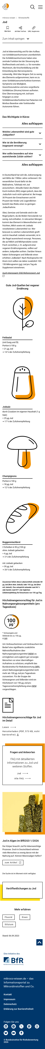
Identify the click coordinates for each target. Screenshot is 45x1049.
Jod (19, 773)
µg (20, 264)
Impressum (9, 999)
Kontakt (8, 994)
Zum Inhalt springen (16, 40)
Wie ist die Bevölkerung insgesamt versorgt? (22, 145)
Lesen (5, 727)
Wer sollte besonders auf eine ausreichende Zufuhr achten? (22, 156)
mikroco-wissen (8, 18)
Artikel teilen (20, 31)
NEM (31, 654)
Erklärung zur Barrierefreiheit (18, 1009)
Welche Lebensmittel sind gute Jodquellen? (22, 134)
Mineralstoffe (23, 18)
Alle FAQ (19, 778)
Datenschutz (10, 1004)
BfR (5, 638)
